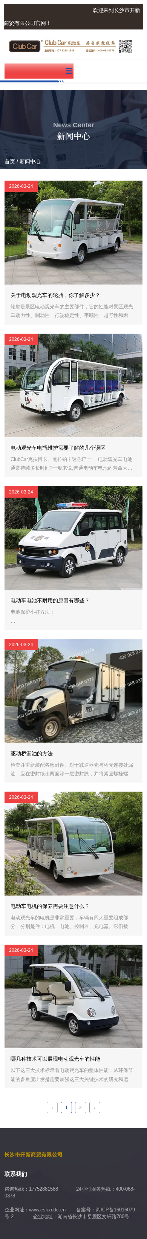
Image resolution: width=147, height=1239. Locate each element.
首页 (11, 161)
